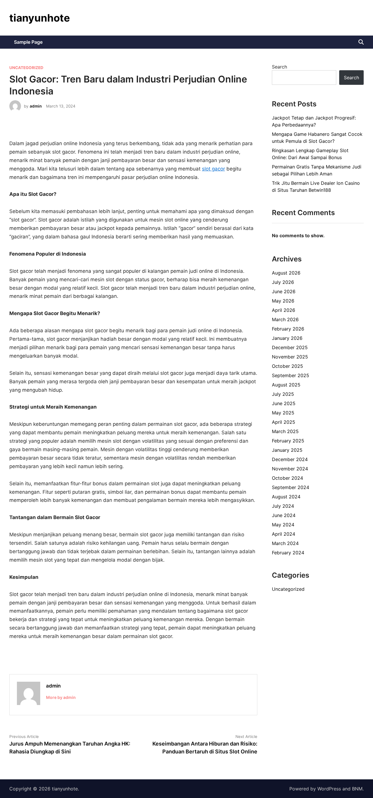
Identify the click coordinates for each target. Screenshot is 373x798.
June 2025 (283, 403)
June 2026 (283, 291)
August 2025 (286, 385)
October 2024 (287, 478)
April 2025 (283, 422)
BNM (357, 789)
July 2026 (283, 282)
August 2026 (286, 273)
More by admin (61, 697)
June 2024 (283, 515)
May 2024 (283, 525)
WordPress (329, 789)
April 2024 (283, 534)
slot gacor (213, 169)
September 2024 (290, 487)
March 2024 (285, 543)
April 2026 (283, 310)
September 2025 (290, 375)
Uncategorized (26, 67)
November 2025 (290, 357)
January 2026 (287, 338)
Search (279, 67)
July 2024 (283, 506)
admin (36, 106)
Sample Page (28, 42)
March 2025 (285, 431)
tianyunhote (39, 18)
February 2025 (288, 441)
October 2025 (287, 366)
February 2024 (288, 553)
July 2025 (283, 394)
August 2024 (286, 497)
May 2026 (283, 301)
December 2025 (290, 347)
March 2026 (285, 319)
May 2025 (283, 413)
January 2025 (287, 450)
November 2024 (290, 469)
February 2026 (288, 329)
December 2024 (290, 459)
